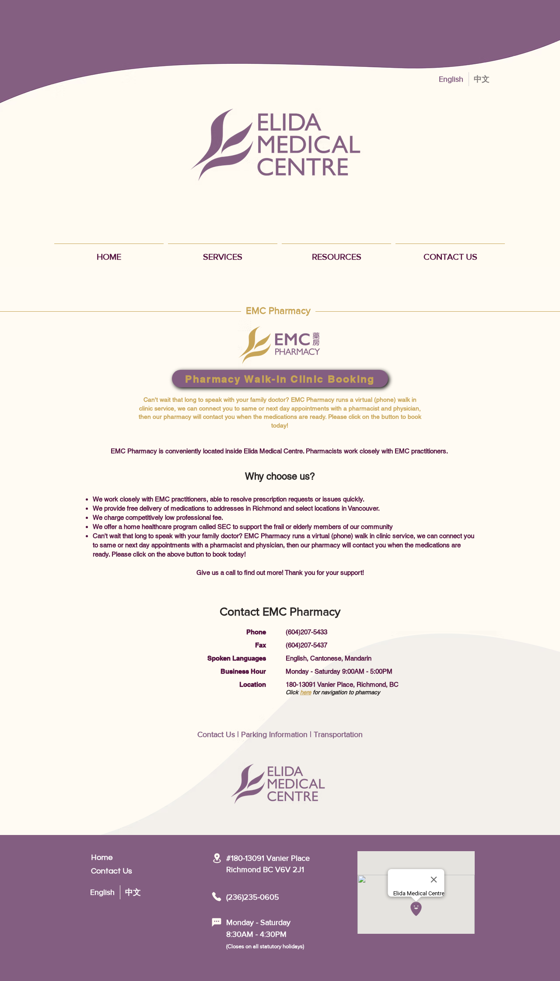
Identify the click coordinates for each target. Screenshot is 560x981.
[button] (223, 253)
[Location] (217, 858)
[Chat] (216, 922)
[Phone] (216, 896)
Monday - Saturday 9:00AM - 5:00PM (339, 671)
